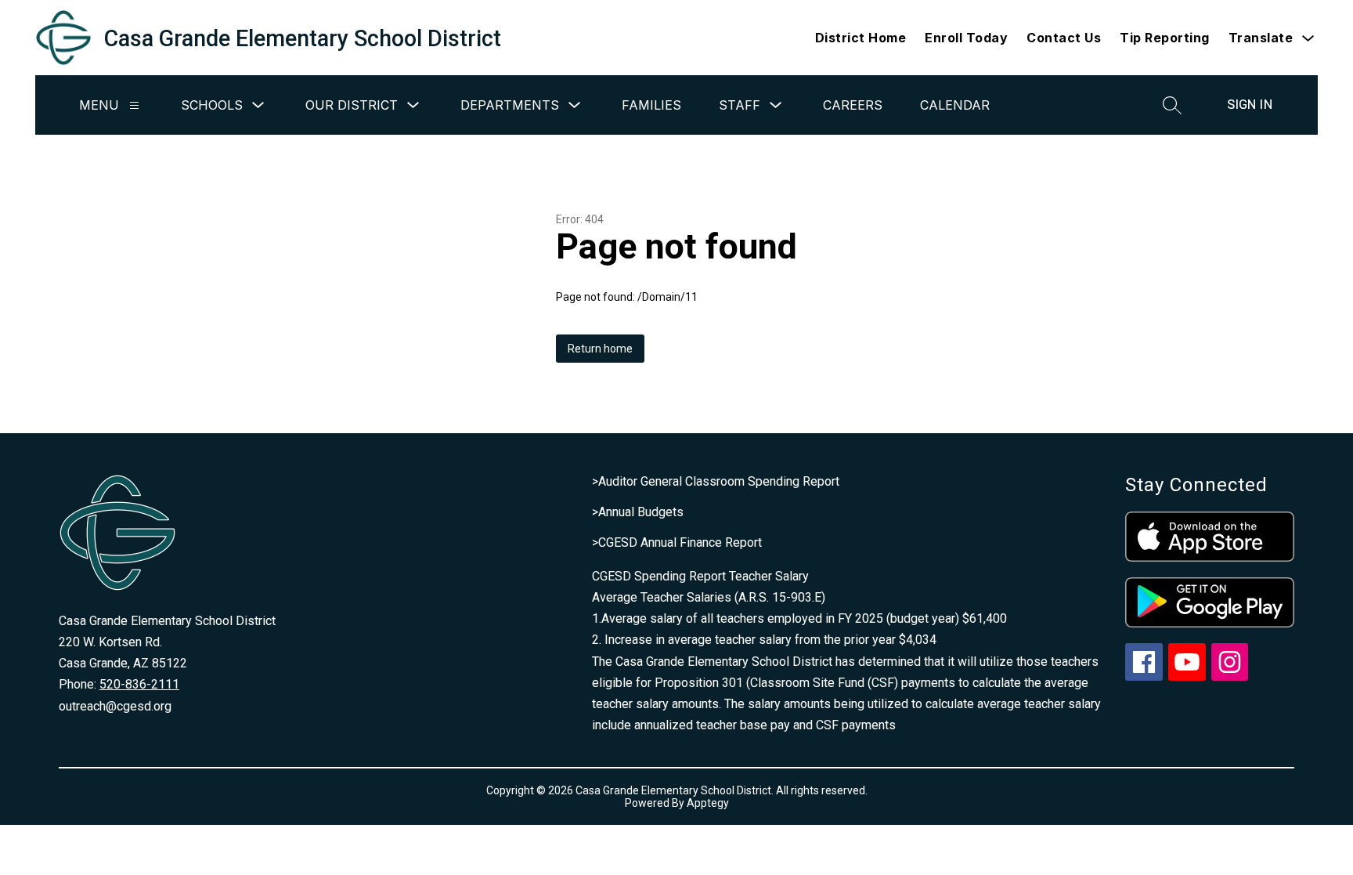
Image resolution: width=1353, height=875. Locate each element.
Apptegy (708, 803)
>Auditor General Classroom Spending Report (715, 481)
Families (651, 105)
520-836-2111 (139, 684)
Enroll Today (966, 37)
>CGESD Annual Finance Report (677, 542)
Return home (600, 348)
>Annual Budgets (638, 511)
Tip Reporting (1165, 37)
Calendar (955, 105)
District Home (861, 37)
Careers (852, 105)
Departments (509, 105)
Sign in (1249, 104)
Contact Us (1063, 37)
